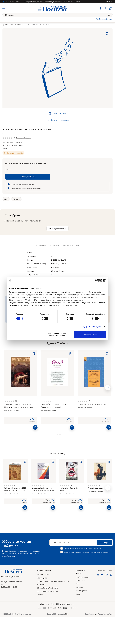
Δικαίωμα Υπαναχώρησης (81, 589)
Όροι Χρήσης (89, 614)
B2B (77, 584)
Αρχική (4, 25)
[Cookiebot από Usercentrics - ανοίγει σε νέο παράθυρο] (96, 280)
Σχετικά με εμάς (43, 574)
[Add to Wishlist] (107, 33)
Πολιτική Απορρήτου (105, 614)
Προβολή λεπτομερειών (92, 327)
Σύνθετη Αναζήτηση (104, 19)
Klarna (78, 594)
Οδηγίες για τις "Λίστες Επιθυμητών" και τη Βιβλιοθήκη (53, 583)
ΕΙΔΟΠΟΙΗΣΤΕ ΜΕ (28, 177)
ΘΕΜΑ (10, 25)
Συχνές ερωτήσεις (82, 577)
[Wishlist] (101, 8)
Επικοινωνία (80, 580)
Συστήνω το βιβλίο (59, 113)
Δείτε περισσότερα (57, 228)
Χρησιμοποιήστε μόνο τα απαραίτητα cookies (57, 334)
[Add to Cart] (35, 427)
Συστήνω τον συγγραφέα (60, 120)
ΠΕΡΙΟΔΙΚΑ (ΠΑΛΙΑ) (16, 145)
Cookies (40, 595)
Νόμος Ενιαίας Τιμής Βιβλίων (47, 591)
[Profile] (106, 8)
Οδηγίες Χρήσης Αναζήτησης (47, 588)
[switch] (45, 318)
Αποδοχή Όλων (90, 334)
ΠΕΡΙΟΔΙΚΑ (16, 25)
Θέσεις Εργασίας (43, 578)
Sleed (67, 614)
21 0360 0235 (108, 2)
